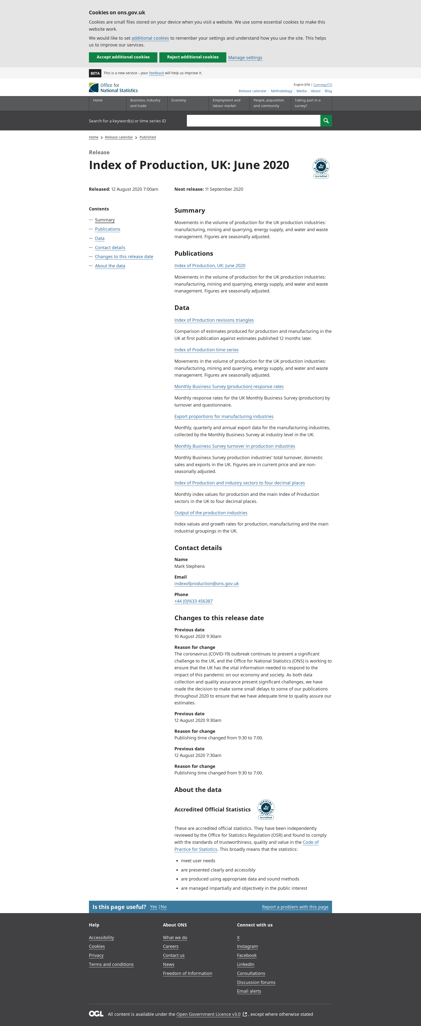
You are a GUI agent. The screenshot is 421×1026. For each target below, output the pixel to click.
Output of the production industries (211, 513)
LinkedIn (245, 964)
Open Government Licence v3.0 (208, 1014)
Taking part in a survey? (308, 103)
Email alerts (249, 991)
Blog (328, 91)
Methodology (281, 91)
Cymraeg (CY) (322, 84)
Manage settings (245, 57)
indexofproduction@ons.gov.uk (206, 583)
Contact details (110, 247)
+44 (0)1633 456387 (193, 601)
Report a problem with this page (295, 907)
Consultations (251, 973)
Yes (153, 906)
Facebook (247, 955)
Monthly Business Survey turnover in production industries (234, 446)
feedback (156, 73)
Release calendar (253, 91)
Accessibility (101, 937)
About (316, 91)
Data (100, 238)
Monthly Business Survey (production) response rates (229, 386)
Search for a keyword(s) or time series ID (127, 121)
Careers (171, 946)
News (168, 964)
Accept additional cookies (123, 57)
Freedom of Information (187, 973)
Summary (105, 220)
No (164, 906)
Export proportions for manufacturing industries (224, 416)
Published (148, 137)
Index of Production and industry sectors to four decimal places (239, 483)
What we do (175, 937)
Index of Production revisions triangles (214, 320)
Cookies (97, 946)
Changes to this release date (124, 256)
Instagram (247, 946)
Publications (107, 229)
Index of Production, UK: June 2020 (209, 265)
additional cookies (150, 38)
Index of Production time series (206, 350)
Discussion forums (256, 982)
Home (98, 100)
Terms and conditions (111, 964)
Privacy (96, 955)
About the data (110, 266)
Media (302, 91)
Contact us (174, 955)
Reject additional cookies (193, 57)
